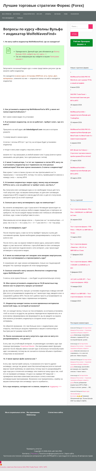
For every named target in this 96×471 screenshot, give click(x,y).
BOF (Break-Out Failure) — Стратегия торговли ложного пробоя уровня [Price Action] (80, 153)
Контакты (26, 453)
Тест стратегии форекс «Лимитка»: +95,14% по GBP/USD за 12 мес (78, 247)
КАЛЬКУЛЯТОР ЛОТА (29, 14)
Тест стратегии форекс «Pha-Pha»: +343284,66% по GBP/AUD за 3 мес (81, 212)
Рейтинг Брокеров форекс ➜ (81, 42)
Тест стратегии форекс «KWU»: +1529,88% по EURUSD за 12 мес (81, 265)
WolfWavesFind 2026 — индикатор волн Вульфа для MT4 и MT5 (80, 171)
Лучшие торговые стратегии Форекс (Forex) (43, 5)
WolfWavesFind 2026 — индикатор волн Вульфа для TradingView (80, 115)
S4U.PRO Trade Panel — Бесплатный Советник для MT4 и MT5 (79, 97)
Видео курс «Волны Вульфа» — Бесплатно (79, 394)
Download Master (27, 346)
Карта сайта (69, 453)
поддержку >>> (55, 386)
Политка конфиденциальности (51, 453)
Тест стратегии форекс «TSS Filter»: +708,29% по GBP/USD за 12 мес (81, 230)
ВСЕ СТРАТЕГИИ (6, 14)
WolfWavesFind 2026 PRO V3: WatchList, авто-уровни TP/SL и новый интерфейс (81, 80)
